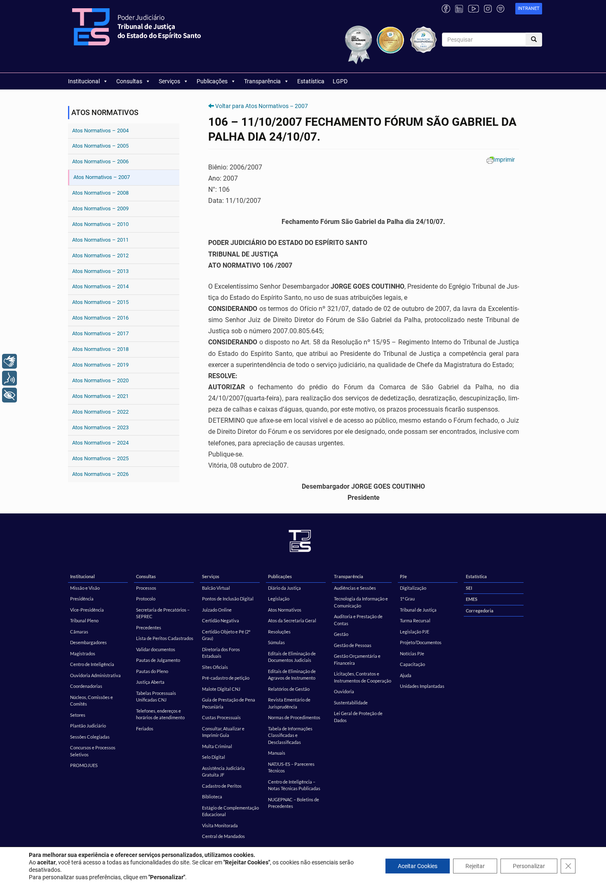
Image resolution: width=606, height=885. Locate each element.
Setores (77, 715)
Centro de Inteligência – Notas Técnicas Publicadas (294, 785)
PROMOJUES (84, 765)
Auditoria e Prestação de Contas (358, 620)
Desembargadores (88, 642)
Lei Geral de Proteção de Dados (358, 717)
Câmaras (79, 631)
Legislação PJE (414, 631)
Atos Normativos (284, 609)
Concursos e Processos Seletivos (92, 751)
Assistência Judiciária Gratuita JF (223, 771)
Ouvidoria (344, 691)
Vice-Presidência (87, 609)
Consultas (129, 81)
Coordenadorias (86, 686)
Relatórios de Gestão (289, 689)
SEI (469, 588)
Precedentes (148, 627)
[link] (528, 9)
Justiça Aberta (150, 682)
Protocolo (145, 598)
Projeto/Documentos (421, 642)
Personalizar (529, 866)
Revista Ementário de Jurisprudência (289, 703)
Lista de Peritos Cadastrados (164, 638)
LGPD (340, 81)
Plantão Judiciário (88, 725)
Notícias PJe (412, 653)
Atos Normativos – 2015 (100, 302)
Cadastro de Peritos (222, 785)
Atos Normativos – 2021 (100, 396)
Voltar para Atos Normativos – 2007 (261, 106)
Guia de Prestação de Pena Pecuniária (228, 703)
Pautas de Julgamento (158, 660)
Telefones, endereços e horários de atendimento (160, 714)
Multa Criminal (217, 746)
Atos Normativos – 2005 (100, 146)
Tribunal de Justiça (418, 609)
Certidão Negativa (220, 620)
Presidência (82, 598)
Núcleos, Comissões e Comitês (91, 700)
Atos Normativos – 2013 (100, 271)
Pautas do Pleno (152, 671)
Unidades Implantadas (422, 686)
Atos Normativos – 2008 (100, 193)
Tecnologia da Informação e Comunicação (361, 602)
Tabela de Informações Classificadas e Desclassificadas (290, 735)
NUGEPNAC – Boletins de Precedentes (293, 803)
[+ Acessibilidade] (9, 395)
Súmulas (276, 642)
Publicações (212, 81)
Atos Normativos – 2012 (100, 255)
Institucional (84, 81)
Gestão (341, 634)
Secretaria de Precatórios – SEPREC (163, 613)
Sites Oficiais (215, 667)
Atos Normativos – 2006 (100, 161)
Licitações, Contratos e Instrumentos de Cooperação (362, 677)
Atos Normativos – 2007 (101, 177)
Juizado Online (217, 609)
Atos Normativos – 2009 (100, 208)
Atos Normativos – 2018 (100, 349)
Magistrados (82, 653)
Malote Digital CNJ (221, 689)
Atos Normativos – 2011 (100, 240)
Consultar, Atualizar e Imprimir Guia (223, 732)
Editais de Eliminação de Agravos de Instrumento (292, 674)
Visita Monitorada (220, 825)
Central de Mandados (223, 836)
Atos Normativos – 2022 (100, 412)
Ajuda (405, 675)
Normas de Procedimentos (294, 717)
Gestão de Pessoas (352, 645)
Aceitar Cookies (417, 866)
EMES (471, 599)
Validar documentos (155, 649)
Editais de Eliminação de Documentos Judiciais (292, 657)
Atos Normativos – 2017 (100, 333)
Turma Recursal (415, 620)
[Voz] (9, 378)
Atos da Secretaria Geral (292, 620)
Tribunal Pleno (84, 620)
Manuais (276, 753)
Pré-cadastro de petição (225, 677)
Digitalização (413, 588)
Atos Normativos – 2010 (100, 224)
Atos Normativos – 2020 (100, 380)
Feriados (144, 728)
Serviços (169, 81)
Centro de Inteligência (92, 664)
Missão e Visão (85, 588)
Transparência (262, 81)
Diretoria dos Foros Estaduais (221, 653)
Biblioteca (212, 796)
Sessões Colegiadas (90, 736)
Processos (146, 588)
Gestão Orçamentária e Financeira (357, 659)
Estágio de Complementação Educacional (230, 811)
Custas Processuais (221, 717)
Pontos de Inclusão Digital (228, 598)
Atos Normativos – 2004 (100, 130)
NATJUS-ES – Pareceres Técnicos (291, 767)
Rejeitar (475, 866)
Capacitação (412, 664)
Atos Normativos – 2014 (100, 286)
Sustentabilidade (351, 702)
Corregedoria (479, 610)
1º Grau (407, 598)
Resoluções (279, 631)
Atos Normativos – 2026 (100, 474)
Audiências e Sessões (355, 588)
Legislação (278, 598)
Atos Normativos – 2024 (100, 443)
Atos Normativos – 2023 (100, 427)
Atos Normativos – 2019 (100, 365)
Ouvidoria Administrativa (95, 675)
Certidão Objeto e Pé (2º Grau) (226, 635)
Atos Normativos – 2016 (100, 318)
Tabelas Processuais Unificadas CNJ (156, 696)
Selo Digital (213, 757)
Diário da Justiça (284, 588)
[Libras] (9, 361)
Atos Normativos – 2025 (100, 458)
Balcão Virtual (216, 588)
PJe (403, 576)
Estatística (310, 81)
